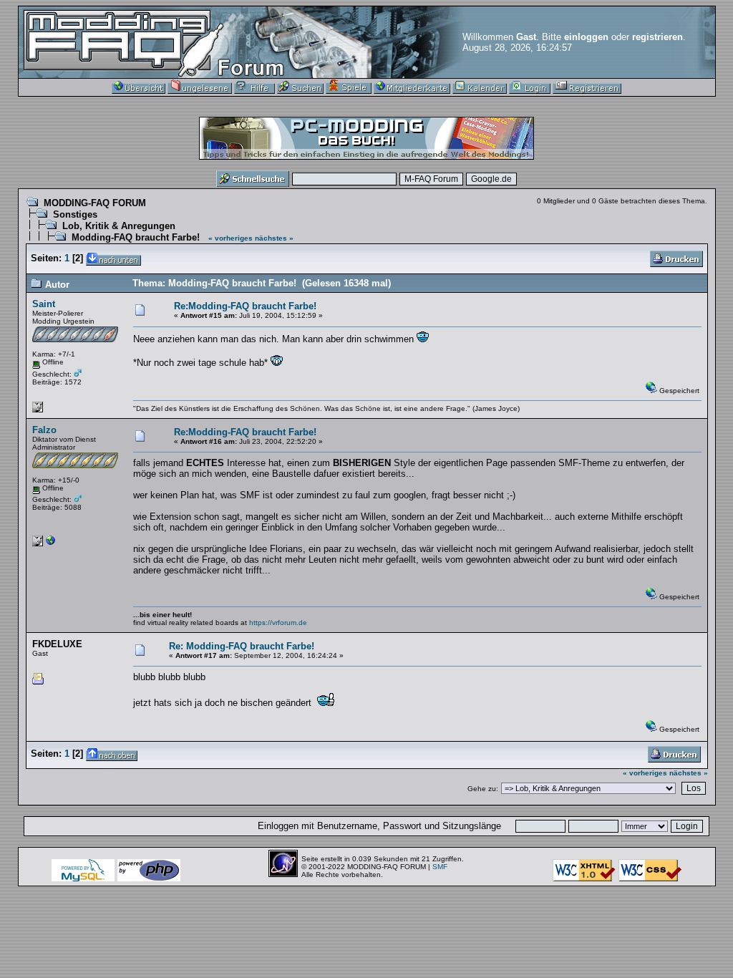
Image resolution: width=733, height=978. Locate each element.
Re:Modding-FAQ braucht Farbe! (245, 306)
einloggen (586, 37)
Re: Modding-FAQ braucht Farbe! (241, 646)
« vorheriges (230, 238)
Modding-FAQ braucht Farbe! (136, 237)
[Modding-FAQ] (51, 544)
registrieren (657, 37)
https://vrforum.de (278, 622)
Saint (43, 304)
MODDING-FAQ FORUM (95, 203)
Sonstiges (75, 214)
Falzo (44, 430)
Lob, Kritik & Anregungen (118, 226)
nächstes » (274, 238)
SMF (439, 867)
